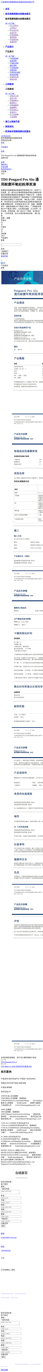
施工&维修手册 (12, 121)
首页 (7, 9)
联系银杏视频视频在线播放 (17, 131)
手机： (3, 1200)
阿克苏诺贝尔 (6, 169)
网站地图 (4, 1370)
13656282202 (6, 136)
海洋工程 (13, 98)
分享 (4, 263)
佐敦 (2, 162)
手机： (3, 1331)
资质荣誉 (13, 37)
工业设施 (13, 117)
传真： (3, 1340)
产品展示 (9, 46)
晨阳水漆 (13, 79)
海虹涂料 (13, 65)
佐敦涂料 (13, 61)
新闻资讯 (9, 126)
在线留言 (4, 251)
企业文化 (13, 33)
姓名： (3, 1327)
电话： (3, 1205)
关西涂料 (13, 70)
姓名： (3, 1195)
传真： (3, 1209)
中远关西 (4, 167)
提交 (3, 1226)
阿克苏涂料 (14, 75)
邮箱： (3, 1345)
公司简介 (13, 28)
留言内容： (6, 1189)
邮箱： (3, 1214)
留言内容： (6, 1320)
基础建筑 (13, 107)
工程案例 (9, 84)
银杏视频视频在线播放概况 (17, 14)
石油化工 (13, 112)
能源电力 (13, 103)
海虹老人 (4, 164)
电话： (3, 1336)
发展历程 (13, 42)
